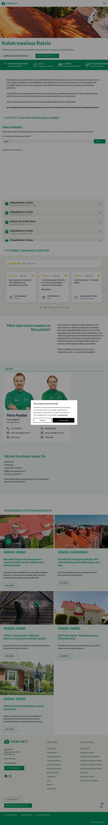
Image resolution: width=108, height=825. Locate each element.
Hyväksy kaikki (63, 420)
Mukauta (43, 420)
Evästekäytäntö (62, 415)
